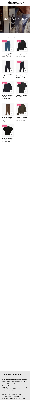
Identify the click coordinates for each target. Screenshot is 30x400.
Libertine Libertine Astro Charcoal (7, 96)
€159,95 (4, 78)
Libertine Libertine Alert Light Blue (7, 54)
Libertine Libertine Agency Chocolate (7, 118)
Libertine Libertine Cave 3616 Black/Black (21, 97)
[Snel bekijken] (11, 49)
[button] (24, 3)
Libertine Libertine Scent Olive (21, 118)
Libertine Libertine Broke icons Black (7, 139)
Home (3, 37)
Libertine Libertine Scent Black (21, 54)
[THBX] (15, 2)
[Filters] (28, 37)
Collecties (8, 37)
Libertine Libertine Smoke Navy (7, 75)
